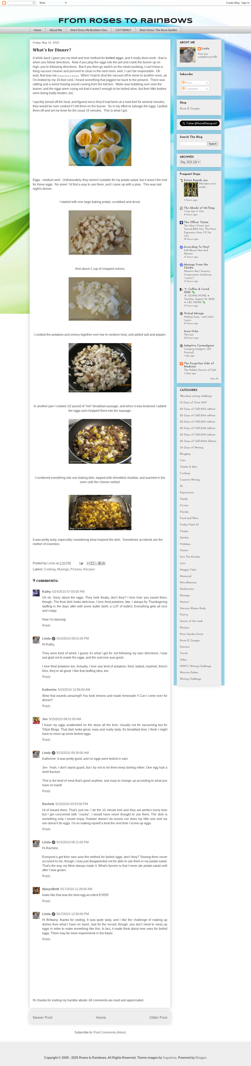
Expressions (187, 492)
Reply (46, 625)
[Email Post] (81, 563)
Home (37, 30)
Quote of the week (191, 621)
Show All (214, 379)
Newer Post (42, 1017)
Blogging (185, 454)
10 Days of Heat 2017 (193, 402)
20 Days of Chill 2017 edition (197, 421)
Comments (191, 88)
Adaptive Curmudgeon (199, 345)
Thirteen (189, 335)
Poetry (184, 614)
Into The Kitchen (190, 556)
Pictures (76, 569)
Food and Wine (189, 518)
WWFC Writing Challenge (195, 666)
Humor (184, 550)
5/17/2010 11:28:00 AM (76, 889)
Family (184, 499)
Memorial (185, 576)
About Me (56, 30)
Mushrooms (187, 589)
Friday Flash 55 (189, 524)
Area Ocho (191, 331)
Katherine (49, 689)
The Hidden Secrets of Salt (200, 370)
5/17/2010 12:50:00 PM (72, 914)
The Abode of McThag (199, 208)
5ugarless (169, 1057)
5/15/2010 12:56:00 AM (74, 689)
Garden (184, 537)
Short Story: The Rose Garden (158, 30)
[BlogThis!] (92, 563)
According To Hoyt (196, 247)
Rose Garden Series (191, 634)
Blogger (201, 1057)
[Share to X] (96, 563)
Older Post (158, 1017)
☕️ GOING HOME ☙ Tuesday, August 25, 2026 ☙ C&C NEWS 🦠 (199, 299)
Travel (183, 653)
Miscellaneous (188, 582)
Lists (183, 563)
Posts (188, 82)
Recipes (89, 569)
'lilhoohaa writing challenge (196, 396)
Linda (46, 638)
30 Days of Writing (191, 447)
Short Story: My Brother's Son (88, 30)
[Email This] (89, 563)
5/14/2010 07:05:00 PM (68, 591)
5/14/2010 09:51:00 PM (72, 638)
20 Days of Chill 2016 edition (197, 415)
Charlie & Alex (188, 466)
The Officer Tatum (196, 222)
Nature (184, 602)
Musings (63, 569)
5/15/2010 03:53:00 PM (71, 804)
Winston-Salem (189, 672)
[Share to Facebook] (100, 563)
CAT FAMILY (123, 30)
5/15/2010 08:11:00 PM (72, 842)
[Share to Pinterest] (103, 563)
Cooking (49, 569)
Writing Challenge (190, 679)
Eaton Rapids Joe (196, 180)
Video (183, 659)
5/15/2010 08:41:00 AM (65, 719)
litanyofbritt (50, 889)
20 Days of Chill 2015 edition (197, 409)
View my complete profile (207, 55)
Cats (183, 460)
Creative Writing (190, 479)
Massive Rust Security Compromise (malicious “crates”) (198, 274)
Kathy (46, 591)
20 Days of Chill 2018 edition (197, 428)
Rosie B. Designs (190, 108)
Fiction (184, 505)
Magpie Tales (188, 569)
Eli (181, 486)
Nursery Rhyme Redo (193, 608)
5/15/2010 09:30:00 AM (72, 752)
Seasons (185, 646)
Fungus (184, 531)
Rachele (48, 804)
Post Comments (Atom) (110, 1032)
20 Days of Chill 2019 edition (197, 434)
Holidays (185, 544)
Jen (45, 719)
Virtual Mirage (194, 313)
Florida (184, 512)
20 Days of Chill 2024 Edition (198, 441)
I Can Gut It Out (194, 211)
